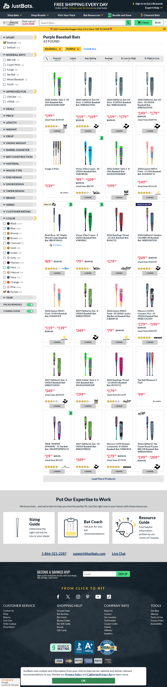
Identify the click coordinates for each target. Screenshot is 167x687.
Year (9, 297)
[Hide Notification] (164, 29)
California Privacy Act (100, 674)
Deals (10, 108)
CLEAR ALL (90, 48)
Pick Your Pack (66, 15)
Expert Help (152, 7)
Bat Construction (19, 156)
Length (11, 122)
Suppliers (108, 633)
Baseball (51, 48)
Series (10, 204)
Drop (10, 136)
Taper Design (15, 190)
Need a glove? (29, 22)
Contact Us (8, 610)
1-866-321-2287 (54, 553)
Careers (108, 614)
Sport (10, 37)
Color (10, 218)
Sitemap (154, 614)
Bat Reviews (62, 614)
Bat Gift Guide (63, 623)
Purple (71, 48)
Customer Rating (18, 211)
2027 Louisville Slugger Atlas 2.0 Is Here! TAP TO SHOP (81, 29)
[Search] (128, 23)
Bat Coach (62, 617)
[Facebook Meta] (58, 597)
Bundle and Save (120, 15)
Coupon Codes (111, 623)
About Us (108, 610)
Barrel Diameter (17, 149)
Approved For (16, 91)
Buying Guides (63, 620)
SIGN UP (123, 574)
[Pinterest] (87, 597)
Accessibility (156, 623)
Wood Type (14, 170)
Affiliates (108, 630)
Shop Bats (13, 15)
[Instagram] (78, 597)
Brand (10, 197)
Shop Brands (38, 15)
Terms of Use (157, 617)
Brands (60, 627)
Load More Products (103, 478)
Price (10, 115)
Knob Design (15, 184)
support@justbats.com (89, 553)
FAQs (5, 614)
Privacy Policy (73, 674)
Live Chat (119, 553)
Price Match (9, 627)
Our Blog (155, 610)
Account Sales (63, 610)
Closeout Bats (152, 15)
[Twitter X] (68, 597)
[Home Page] (18, 6)
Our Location (110, 617)
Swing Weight (16, 143)
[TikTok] (109, 597)
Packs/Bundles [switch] (12, 304)
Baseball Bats (15, 54)
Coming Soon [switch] (11, 311)
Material (12, 163)
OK (83, 680)
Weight (11, 129)
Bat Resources (92, 15)
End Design (14, 177)
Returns (7, 617)
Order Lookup (9, 623)
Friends (107, 627)
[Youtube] (98, 597)
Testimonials (110, 620)
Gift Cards (62, 630)
